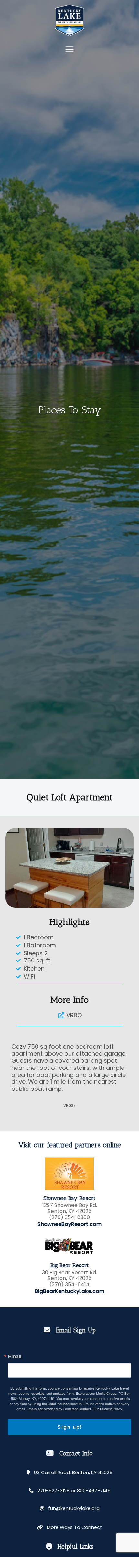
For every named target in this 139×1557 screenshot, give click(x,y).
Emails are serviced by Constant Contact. (59, 1408)
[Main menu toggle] (69, 49)
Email (14, 1356)
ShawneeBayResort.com (69, 1224)
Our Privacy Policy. (108, 1408)
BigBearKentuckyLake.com (69, 1291)
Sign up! (69, 1427)
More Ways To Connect (72, 1527)
